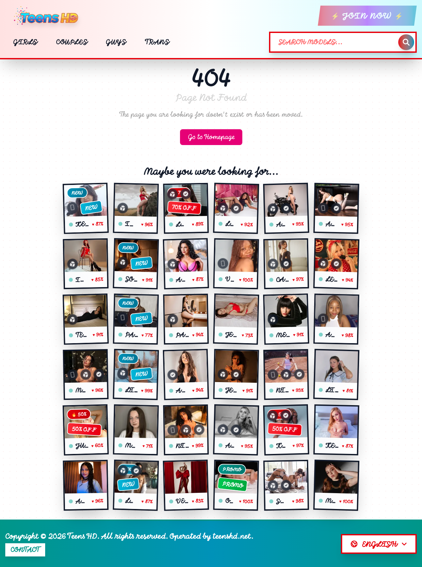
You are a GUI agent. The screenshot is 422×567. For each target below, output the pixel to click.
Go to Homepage (211, 137)
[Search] (406, 42)
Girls (25, 42)
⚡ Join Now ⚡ (367, 15)
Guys (116, 42)
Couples (71, 42)
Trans (157, 42)
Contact (25, 549)
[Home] (48, 15)
